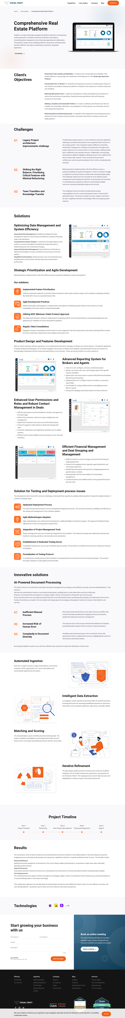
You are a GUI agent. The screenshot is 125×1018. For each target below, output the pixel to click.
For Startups (17, 980)
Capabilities (71, 3)
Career (55, 985)
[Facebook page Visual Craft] (15, 1007)
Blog (102, 3)
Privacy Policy (57, 988)
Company (94, 3)
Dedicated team (96, 985)
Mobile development (39, 982)
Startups (74, 980)
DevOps (35, 991)
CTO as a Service (97, 988)
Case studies (83, 3)
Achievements (76, 988)
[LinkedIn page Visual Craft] (23, 1007)
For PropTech (18, 982)
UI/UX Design (37, 985)
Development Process (78, 985)
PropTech (75, 982)
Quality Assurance (38, 988)
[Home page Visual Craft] (13, 3)
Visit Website (19, 53)
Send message (58, 959)
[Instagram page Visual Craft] (19, 1007)
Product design (96, 980)
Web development (38, 980)
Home (16, 11)
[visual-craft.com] (23, 1002)
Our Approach (57, 982)
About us (55, 980)
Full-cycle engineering (98, 982)
